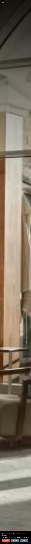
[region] (2, 2)
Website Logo (15, 2)
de (28, 2)
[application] (15, 537)
